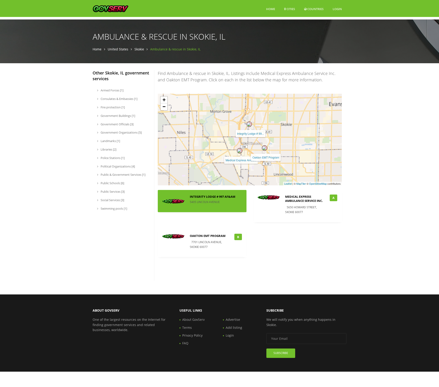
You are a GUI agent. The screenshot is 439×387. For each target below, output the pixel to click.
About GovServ (193, 319)
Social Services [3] (112, 200)
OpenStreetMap (318, 183)
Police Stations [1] (112, 158)
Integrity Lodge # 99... (250, 133)
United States (118, 49)
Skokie (139, 49)
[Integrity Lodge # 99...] (249, 124)
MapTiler (301, 183)
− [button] (164, 107)
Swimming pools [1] (113, 208)
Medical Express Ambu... (241, 160)
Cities (290, 9)
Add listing (234, 327)
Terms (187, 327)
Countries (315, 9)
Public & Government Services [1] (122, 175)
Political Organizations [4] (117, 166)
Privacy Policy (192, 335)
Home (270, 9)
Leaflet (288, 183)
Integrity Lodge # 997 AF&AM (212, 197)
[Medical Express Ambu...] (239, 151)
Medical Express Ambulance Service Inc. (304, 199)
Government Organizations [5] (121, 132)
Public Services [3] (112, 191)
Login (337, 9)
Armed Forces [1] (111, 90)
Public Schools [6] (112, 183)
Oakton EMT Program (265, 157)
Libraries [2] (108, 149)
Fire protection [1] (112, 107)
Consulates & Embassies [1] (118, 99)
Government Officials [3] (117, 124)
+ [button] (164, 100)
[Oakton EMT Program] (264, 148)
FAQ (185, 343)
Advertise (233, 319)
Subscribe (280, 353)
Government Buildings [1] (117, 116)
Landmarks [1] (110, 141)
